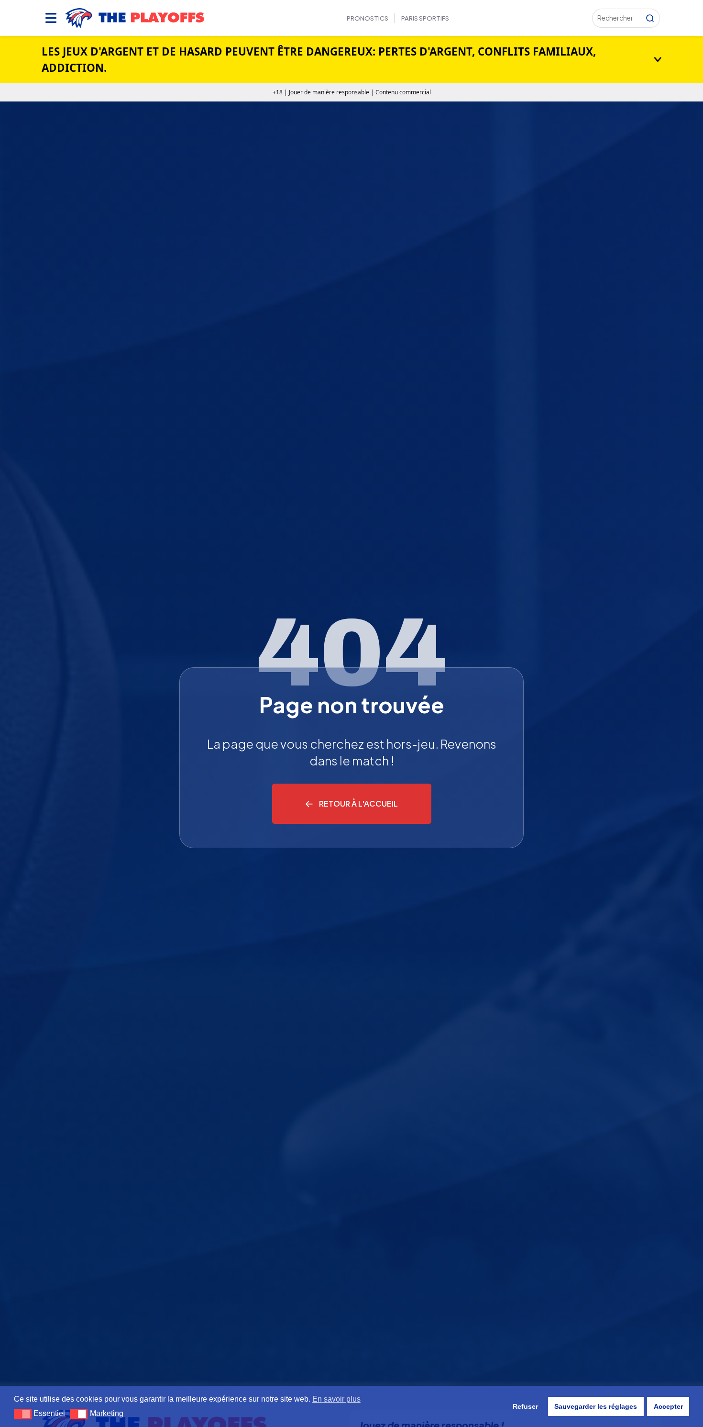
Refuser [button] (525, 1406)
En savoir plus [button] (336, 1399)
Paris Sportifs (425, 18)
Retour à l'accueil (358, 803)
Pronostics (367, 18)
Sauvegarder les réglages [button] (595, 1406)
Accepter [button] (668, 1406)
